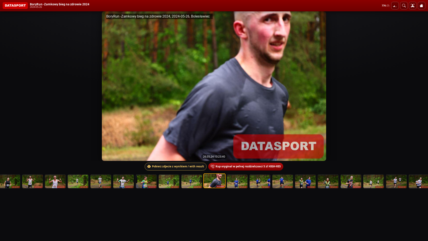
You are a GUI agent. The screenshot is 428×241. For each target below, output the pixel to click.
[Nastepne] (421, 86)
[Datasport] (15, 5)
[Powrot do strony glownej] (421, 5)
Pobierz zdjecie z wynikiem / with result (178, 166)
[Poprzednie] (7, 86)
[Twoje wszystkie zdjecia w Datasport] (412, 5)
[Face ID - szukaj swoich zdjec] (404, 5)
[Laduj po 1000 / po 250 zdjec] (395, 5)
